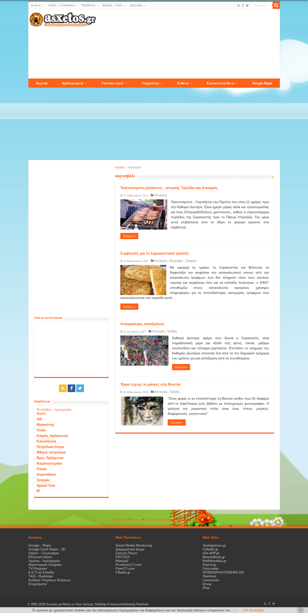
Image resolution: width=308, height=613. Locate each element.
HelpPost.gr (119, 519)
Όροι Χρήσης (85, 604)
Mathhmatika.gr (214, 561)
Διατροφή (136, 5)
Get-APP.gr (211, 553)
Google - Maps (39, 545)
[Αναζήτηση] (276, 5)
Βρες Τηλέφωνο (50, 458)
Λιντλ (41, 413)
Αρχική (119, 167)
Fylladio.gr (210, 549)
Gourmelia (210, 568)
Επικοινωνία (116, 604)
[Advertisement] (187, 44)
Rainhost (209, 576)
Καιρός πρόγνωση (52, 436)
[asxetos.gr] (62, 18)
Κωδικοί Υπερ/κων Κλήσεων (49, 580)
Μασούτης (45, 424)
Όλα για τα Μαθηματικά (160, 519)
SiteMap (100, 604)
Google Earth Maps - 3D (46, 549)
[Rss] (238, 5)
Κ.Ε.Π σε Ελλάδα (41, 572)
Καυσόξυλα (46, 441)
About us (68, 604)
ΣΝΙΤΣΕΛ (123, 557)
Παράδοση (88, 5)
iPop (206, 588)
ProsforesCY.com (129, 565)
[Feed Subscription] (272, 177)
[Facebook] (242, 5)
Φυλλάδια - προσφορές (54, 409)
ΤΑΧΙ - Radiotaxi (40, 576)
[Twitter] (247, 5)
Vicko (41, 430)
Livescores (211, 580)
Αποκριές (160, 195)
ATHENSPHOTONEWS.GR (223, 572)
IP (38, 491)
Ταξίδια (172, 331)
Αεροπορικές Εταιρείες (45, 565)
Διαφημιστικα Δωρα (130, 549)
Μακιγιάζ (122, 561)
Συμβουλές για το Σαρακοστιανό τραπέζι (154, 253)
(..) (235, 610)
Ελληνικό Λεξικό (40, 557)
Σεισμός (43, 480)
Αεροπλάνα (46, 474)
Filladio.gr (123, 572)
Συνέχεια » (129, 236)
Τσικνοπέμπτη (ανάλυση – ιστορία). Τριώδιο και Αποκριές (169, 188)
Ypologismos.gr (214, 545)
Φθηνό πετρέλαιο (51, 452)
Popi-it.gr (135, 519)
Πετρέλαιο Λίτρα (50, 447)
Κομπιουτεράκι (49, 463)
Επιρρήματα (37, 584)
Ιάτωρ (207, 584)
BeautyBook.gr (214, 557)
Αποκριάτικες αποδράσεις (142, 324)
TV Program (37, 568)
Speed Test (46, 485)
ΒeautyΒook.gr (187, 519)
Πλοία (41, 469)
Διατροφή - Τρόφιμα (183, 261)
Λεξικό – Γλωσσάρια (61, 5)
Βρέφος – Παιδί (112, 5)
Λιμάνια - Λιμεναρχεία (44, 561)
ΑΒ (39, 419)
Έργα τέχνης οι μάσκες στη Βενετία (150, 384)
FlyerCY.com (125, 568)
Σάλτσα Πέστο (126, 553)
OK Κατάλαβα (253, 610)
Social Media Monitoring (134, 545)
